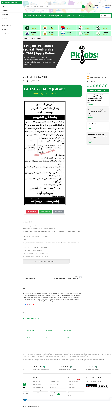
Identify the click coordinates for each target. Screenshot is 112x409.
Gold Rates (53, 387)
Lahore (66, 334)
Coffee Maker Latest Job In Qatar (26, 39)
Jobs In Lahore (37, 384)
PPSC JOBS (86, 32)
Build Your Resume (73, 381)
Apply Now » (90, 104)
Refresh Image (58, 211)
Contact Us (71, 396)
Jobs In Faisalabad (38, 393)
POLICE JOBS (69, 27)
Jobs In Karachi (37, 381)
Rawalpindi (67, 338)
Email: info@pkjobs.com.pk (98, 77)
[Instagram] (27, 305)
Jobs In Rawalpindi (38, 390)
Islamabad (30, 334)
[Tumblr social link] (103, 85)
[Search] (83, 6)
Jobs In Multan (37, 396)
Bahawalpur (30, 330)
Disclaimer (71, 393)
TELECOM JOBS (104, 32)
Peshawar (30, 338)
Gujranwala (67, 330)
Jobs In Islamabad (38, 387)
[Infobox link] (39, 367)
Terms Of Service (73, 390)
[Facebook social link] (88, 85)
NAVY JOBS (33, 32)
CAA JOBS (69, 32)
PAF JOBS (51, 32)
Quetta (48, 338)
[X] (29, 305)
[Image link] (91, 386)
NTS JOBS (51, 27)
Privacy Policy (72, 387)
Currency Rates (54, 384)
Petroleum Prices (54, 381)
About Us (70, 384)
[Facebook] (25, 305)
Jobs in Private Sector (94, 124)
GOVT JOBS (104, 27)
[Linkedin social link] (106, 85)
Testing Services (54, 395)
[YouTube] (33, 305)
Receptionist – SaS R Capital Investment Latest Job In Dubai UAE (97, 111)
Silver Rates (53, 390)
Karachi (48, 334)
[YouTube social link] (97, 85)
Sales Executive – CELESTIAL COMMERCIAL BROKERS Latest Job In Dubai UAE (98, 136)
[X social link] (91, 85)
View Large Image (45, 211)
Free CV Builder (105, 15)
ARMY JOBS (33, 27)
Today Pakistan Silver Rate (27, 318)
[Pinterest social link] (100, 85)
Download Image (32, 211)
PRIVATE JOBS (86, 27)
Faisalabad (49, 330)
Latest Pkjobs (53, 393)
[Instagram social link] (94, 85)
